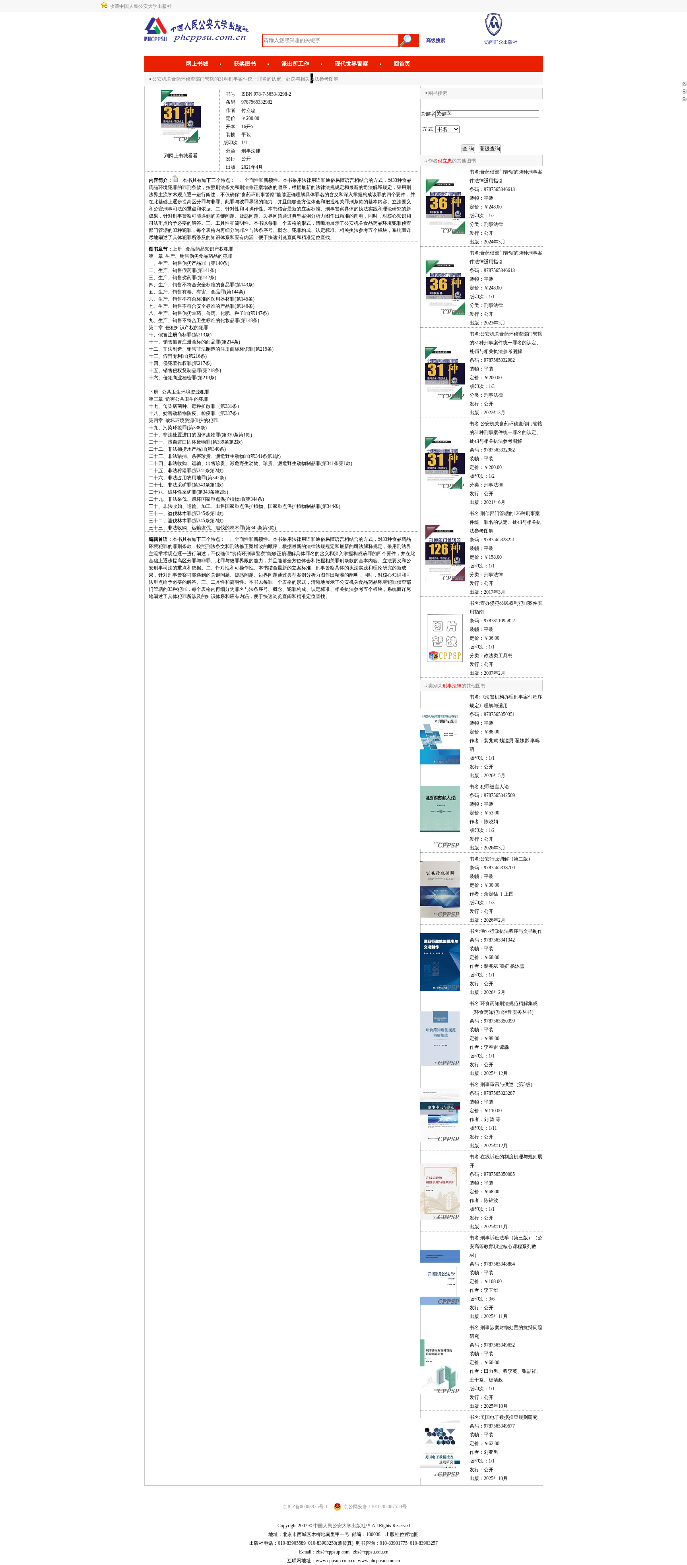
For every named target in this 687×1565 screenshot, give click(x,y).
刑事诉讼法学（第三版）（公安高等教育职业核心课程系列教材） (506, 1246)
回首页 (402, 64)
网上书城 (197, 64)
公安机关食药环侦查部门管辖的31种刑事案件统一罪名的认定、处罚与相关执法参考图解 (506, 342)
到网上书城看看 (181, 155)
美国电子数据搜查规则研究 (509, 1417)
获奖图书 (245, 64)
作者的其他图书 (452, 161)
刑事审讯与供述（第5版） (507, 1084)
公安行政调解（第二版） (506, 859)
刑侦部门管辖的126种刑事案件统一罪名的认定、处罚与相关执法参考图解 (505, 522)
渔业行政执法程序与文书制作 (511, 931)
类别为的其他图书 (456, 686)
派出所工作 (295, 64)
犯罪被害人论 (494, 786)
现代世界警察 (351, 64)
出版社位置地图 (402, 1534)
